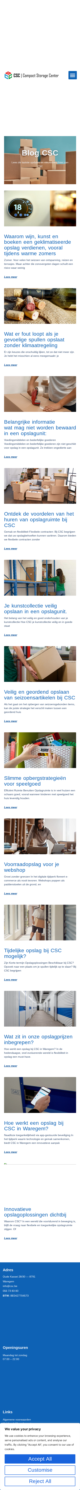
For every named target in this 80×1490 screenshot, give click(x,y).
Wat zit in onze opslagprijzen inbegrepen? (38, 1039)
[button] (72, 75)
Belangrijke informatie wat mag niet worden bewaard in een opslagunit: (40, 427)
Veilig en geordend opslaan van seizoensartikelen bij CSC (39, 695)
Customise (40, 1470)
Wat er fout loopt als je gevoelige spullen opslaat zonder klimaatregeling (34, 339)
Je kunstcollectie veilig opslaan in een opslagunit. (35, 608)
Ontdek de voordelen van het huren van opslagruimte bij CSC (39, 519)
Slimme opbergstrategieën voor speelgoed (35, 781)
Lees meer (10, 276)
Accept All (40, 1459)
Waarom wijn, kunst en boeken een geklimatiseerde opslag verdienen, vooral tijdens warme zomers (37, 245)
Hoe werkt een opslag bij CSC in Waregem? (33, 1126)
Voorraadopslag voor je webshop (31, 867)
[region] (40, 1456)
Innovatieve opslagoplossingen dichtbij (35, 1212)
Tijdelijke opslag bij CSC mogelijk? (33, 953)
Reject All (40, 1481)
